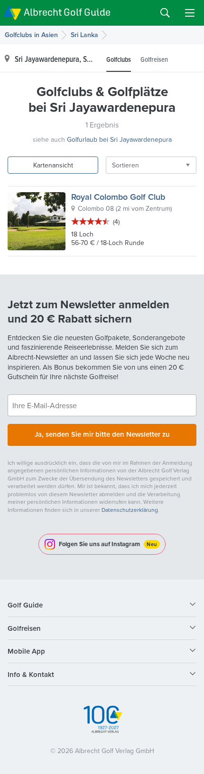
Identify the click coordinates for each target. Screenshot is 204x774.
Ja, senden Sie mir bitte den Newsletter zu (102, 434)
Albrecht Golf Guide (67, 12)
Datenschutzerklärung (130, 510)
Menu (189, 13)
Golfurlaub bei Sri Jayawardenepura (119, 139)
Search (165, 13)
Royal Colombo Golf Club (118, 197)
